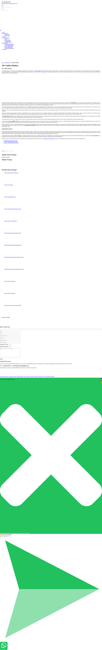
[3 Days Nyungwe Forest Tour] (8, 286)
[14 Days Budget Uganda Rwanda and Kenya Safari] (8, 262)
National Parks (5, 43)
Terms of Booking (20, 376)
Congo (6, 38)
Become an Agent (12, 376)
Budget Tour (7, 35)
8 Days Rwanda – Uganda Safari (10, 220)
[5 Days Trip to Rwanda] (8, 190)
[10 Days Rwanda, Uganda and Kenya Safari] (8, 238)
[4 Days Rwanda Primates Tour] (8, 202)
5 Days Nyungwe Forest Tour (9, 293)
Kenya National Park (9, 47)
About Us (7, 376)
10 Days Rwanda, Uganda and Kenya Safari (12, 233)
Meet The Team (38, 376)
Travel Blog (2, 376)
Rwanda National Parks (9, 44)
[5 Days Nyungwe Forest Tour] (8, 298)
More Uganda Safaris (6, 157)
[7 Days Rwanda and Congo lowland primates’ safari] (8, 274)
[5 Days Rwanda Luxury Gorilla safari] (8, 178)
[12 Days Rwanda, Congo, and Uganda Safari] (8, 311)
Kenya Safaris (7, 39)
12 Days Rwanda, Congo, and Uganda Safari (12, 305)
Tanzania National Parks (9, 48)
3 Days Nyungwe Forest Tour (9, 281)
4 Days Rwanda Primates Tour (10, 196)
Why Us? (43, 376)
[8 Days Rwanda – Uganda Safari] (8, 226)
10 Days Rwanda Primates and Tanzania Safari (13, 245)
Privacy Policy (27, 376)
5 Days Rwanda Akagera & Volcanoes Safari (12, 208)
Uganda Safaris (5, 33)
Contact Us (4, 49)
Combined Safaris (8, 41)
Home (3, 32)
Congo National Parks (9, 46)
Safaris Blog (7, 62)
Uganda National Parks (9, 45)
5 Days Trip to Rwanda (8, 184)
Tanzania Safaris (8, 40)
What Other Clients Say (50, 376)
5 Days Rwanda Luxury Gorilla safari (11, 172)
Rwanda (3, 36)
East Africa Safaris (5, 37)
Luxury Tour (7, 34)
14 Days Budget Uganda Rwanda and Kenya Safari (13, 257)
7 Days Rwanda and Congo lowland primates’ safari (14, 269)
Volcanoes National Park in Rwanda (11, 141)
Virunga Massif (38, 70)
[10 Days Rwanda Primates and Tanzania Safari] (8, 250)
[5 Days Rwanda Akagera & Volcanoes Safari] (8, 214)
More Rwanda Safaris (6, 317)
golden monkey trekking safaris (49, 138)
